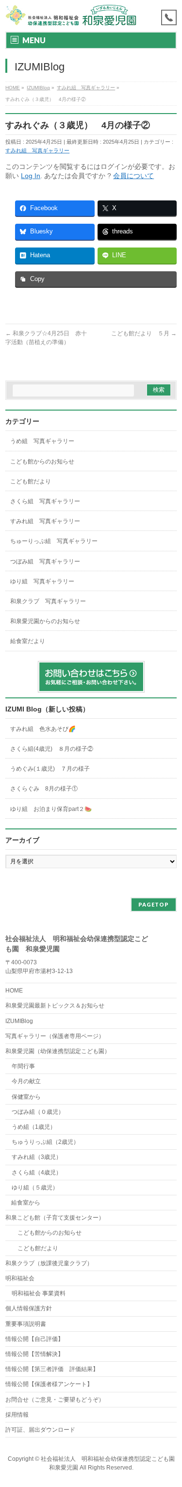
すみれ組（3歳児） (37, 1157)
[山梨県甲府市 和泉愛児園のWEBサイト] (71, 15)
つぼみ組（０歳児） (38, 1111)
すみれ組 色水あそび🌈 (43, 729)
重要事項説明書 (25, 1324)
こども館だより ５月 (144, 333)
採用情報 (17, 1414)
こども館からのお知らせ (42, 461)
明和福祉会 (19, 1278)
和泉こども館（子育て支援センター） (54, 1217)
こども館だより (30, 481)
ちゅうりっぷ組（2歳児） (45, 1142)
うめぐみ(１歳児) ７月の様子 (50, 768)
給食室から (22, 1202)
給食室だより (27, 641)
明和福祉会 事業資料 (39, 1293)
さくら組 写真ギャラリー (45, 501)
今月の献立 (26, 1081)
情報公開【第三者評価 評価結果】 (52, 1369)
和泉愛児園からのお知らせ (45, 621)
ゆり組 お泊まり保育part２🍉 (51, 809)
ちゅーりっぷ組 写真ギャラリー (54, 541)
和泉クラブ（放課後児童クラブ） (49, 1263)
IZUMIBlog (19, 1021)
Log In (30, 176)
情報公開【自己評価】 (34, 1339)
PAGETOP (153, 904)
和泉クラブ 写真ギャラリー (48, 601)
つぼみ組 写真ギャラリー (45, 561)
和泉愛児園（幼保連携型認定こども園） (57, 1051)
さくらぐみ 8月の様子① (44, 788)
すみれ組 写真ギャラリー (37, 150)
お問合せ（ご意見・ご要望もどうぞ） (54, 1399)
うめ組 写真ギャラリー (42, 441)
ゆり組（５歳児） (35, 1187)
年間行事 (23, 1066)
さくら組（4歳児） (37, 1172)
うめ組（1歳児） (34, 1127)
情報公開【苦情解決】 (34, 1354)
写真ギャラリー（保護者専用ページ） (54, 1036)
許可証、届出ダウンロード (40, 1429)
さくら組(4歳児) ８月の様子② (51, 748)
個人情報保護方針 (28, 1308)
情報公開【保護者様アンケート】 (49, 1384)
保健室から (26, 1096)
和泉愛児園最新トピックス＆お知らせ (54, 1005)
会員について (133, 176)
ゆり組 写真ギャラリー (42, 581)
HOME (14, 990)
